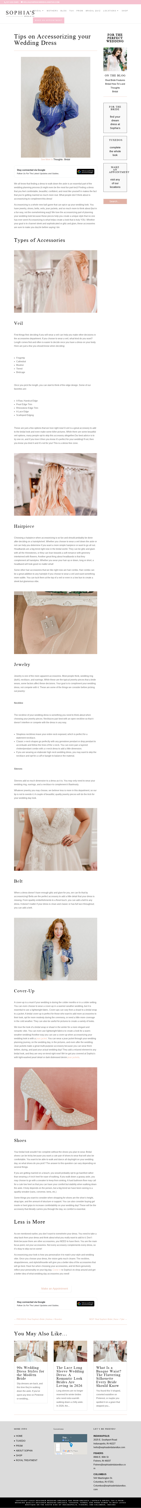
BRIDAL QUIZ (93, 11)
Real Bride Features (115, 80)
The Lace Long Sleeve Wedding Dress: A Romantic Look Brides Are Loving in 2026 (70, 1377)
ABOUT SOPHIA (24, 1450)
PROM (80, 11)
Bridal (37, 11)
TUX (71, 11)
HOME (19, 1436)
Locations (109, 11)
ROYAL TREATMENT (26, 1460)
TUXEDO (20, 1441)
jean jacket (41, 1038)
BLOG (64, 11)
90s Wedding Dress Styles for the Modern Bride (30, 1373)
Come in (57, 1270)
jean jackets (73, 1057)
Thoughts (58, 159)
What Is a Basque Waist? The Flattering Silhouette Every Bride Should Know (108, 1377)
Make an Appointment (48, 20)
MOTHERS (52, 11)
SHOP (125, 11)
